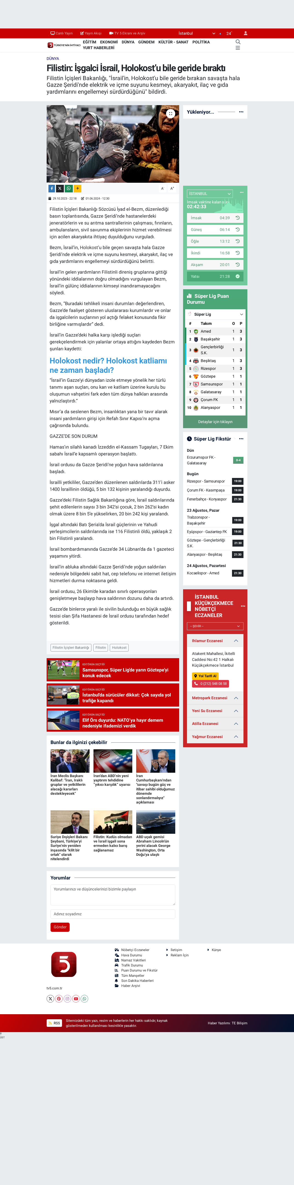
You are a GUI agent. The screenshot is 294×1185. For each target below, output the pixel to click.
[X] (50, 998)
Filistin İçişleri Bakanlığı (71, 648)
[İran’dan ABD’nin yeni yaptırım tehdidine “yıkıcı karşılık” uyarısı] (113, 760)
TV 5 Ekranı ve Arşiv (129, 33)
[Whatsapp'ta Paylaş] (69, 188)
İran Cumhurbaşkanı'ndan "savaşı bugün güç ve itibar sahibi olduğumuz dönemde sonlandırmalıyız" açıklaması (155, 789)
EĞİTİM (89, 42)
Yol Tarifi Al (207, 676)
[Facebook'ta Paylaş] (51, 188)
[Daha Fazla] (77, 188)
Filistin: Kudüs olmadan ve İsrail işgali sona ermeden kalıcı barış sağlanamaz (112, 843)
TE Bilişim (239, 1023)
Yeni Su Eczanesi (207, 710)
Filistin (101, 648)
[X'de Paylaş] (60, 188)
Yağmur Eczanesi (207, 736)
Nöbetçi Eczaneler (135, 950)
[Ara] (238, 42)
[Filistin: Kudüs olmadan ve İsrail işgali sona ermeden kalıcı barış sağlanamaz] (113, 821)
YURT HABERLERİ (98, 47)
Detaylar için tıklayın (215, 421)
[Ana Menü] (238, 48)
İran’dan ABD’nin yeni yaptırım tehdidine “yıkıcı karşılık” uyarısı (111, 780)
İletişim (176, 950)
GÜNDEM (146, 42)
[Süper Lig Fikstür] (241, 438)
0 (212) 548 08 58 (213, 684)
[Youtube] (76, 998)
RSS (56, 1023)
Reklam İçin (180, 955)
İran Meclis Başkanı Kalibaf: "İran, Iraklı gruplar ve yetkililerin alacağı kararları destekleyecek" (68, 785)
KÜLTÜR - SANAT (173, 42)
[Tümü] (241, 112)
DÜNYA (128, 42)
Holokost (89, 247)
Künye (216, 950)
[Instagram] (67, 998)
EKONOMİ (109, 42)
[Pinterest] (59, 998)
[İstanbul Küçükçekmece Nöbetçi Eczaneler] (243, 606)
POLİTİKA (201, 42)
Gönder (60, 927)
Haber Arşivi (130, 986)
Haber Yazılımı (219, 1023)
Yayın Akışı (93, 33)
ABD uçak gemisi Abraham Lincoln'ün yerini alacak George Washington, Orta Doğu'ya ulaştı (153, 846)
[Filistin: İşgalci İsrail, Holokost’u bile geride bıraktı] (113, 144)
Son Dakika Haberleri (137, 981)
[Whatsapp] (84, 998)
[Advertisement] (217, 151)
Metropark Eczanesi (209, 698)
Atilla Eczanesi (205, 723)
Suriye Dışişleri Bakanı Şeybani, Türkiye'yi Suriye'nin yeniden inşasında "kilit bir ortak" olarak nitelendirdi (69, 848)
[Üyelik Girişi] (243, 33)
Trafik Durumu (132, 965)
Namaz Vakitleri (133, 960)
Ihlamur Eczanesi (207, 640)
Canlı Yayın (64, 33)
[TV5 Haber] (64, 45)
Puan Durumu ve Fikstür (139, 970)
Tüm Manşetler (132, 976)
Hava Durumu (131, 955)
